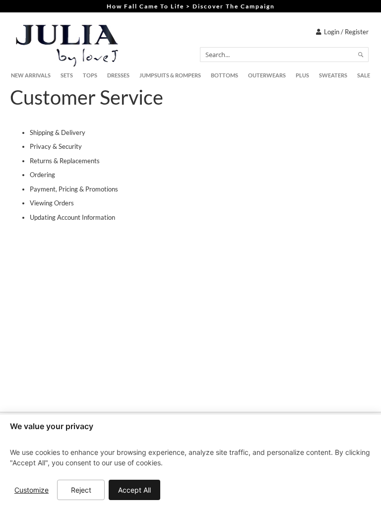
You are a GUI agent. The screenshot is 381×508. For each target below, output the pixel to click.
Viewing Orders (52, 203)
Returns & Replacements (65, 161)
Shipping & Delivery (57, 132)
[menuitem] (31, 75)
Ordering (42, 175)
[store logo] (67, 45)
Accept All (134, 490)
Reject (81, 490)
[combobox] (284, 54)
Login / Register (346, 32)
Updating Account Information (72, 217)
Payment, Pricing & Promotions (74, 189)
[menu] (190, 75)
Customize (31, 490)
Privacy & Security (56, 146)
